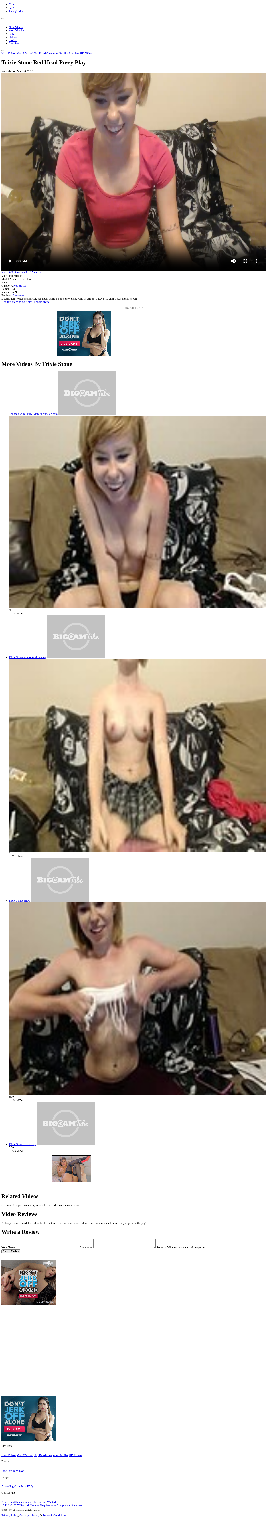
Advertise (7, 1502)
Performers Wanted (45, 1502)
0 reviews (18, 295)
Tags (15, 1470)
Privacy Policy (9, 1515)
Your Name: (8, 1247)
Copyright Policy (29, 1515)
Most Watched (17, 30)
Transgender (16, 11)
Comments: (86, 1247)
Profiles (13, 40)
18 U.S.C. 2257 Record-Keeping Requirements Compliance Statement (41, 1505)
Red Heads (19, 285)
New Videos (16, 27)
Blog (11, 33)
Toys (21, 1470)
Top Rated (40, 53)
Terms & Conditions (54, 1515)
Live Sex (14, 43)
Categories (15, 36)
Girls (11, 4)
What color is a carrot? (180, 1247)
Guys (12, 7)
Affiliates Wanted (23, 1502)
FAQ (30, 1486)
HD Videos (86, 53)
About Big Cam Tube (13, 1486)
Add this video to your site (17, 301)
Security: (161, 1247)
